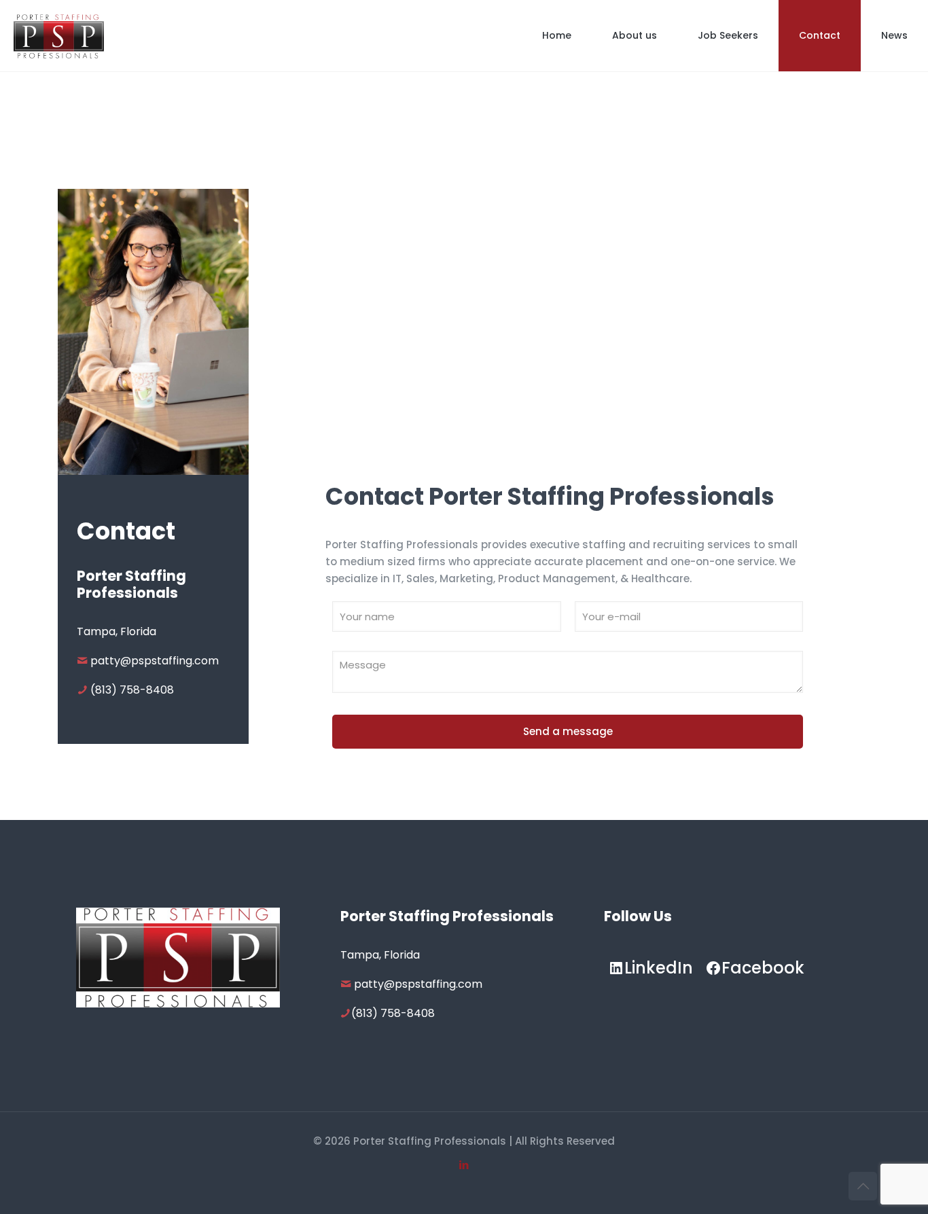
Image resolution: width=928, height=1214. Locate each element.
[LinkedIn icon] (464, 1165)
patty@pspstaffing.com (154, 660)
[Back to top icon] (863, 1186)
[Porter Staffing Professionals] (59, 35)
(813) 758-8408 (132, 690)
